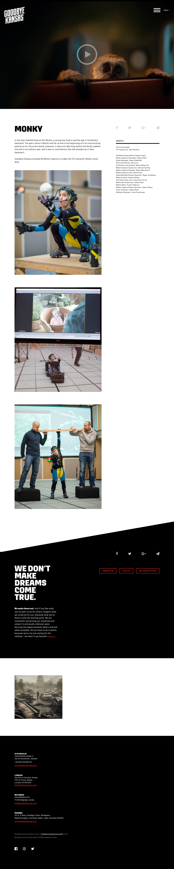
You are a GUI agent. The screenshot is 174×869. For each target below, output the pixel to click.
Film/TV (126, 571)
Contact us (51, 636)
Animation (107, 571)
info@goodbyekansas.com (26, 765)
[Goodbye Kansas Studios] (14, 12)
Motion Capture (147, 571)
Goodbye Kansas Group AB (51, 834)
